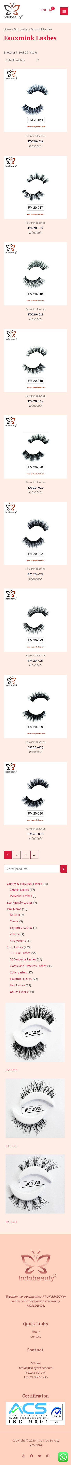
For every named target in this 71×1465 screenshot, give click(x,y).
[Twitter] (39, 1455)
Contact (35, 1336)
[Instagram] (47, 1455)
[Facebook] (31, 1455)
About (36, 1332)
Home (7, 29)
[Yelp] (23, 1455)
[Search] (63, 869)
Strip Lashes (21, 29)
